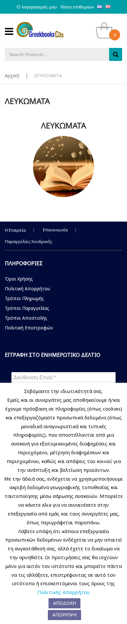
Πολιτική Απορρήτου (27, 288)
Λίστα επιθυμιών (77, 6)
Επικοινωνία (55, 230)
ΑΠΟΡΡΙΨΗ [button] (64, 615)
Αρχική (12, 75)
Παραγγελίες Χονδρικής (28, 241)
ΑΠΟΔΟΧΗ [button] (64, 603)
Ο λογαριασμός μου (37, 6)
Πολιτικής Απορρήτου (63, 592)
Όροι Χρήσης (19, 279)
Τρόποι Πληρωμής (24, 298)
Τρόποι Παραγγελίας (27, 308)
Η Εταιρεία (15, 230)
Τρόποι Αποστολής (26, 318)
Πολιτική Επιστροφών (29, 328)
